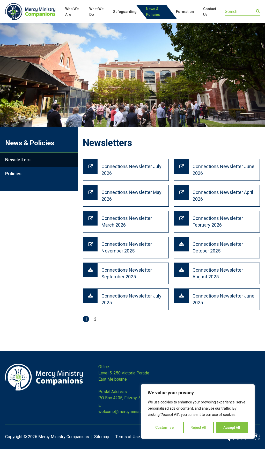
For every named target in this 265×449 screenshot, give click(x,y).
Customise (164, 427)
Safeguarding (125, 12)
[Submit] (258, 11)
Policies (13, 173)
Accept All (231, 427)
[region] (198, 411)
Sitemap (101, 436)
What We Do (96, 12)
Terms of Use (127, 436)
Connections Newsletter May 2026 (131, 196)
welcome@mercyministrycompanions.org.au (138, 411)
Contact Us (209, 12)
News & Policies (153, 12)
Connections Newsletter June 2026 (223, 170)
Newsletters (18, 159)
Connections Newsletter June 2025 (223, 299)
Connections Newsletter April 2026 (223, 196)
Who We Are (72, 12)
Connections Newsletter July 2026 (131, 170)
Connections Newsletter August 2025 (218, 273)
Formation (185, 12)
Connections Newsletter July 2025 (131, 299)
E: (99, 405)
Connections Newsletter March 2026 (126, 221)
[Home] (44, 389)
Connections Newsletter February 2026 (218, 221)
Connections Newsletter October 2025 (218, 247)
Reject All (198, 427)
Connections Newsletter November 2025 (126, 247)
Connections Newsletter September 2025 (126, 273)
